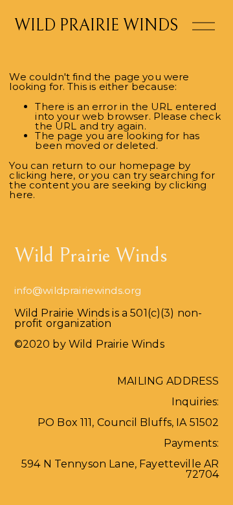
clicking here (41, 175)
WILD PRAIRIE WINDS (96, 25)
